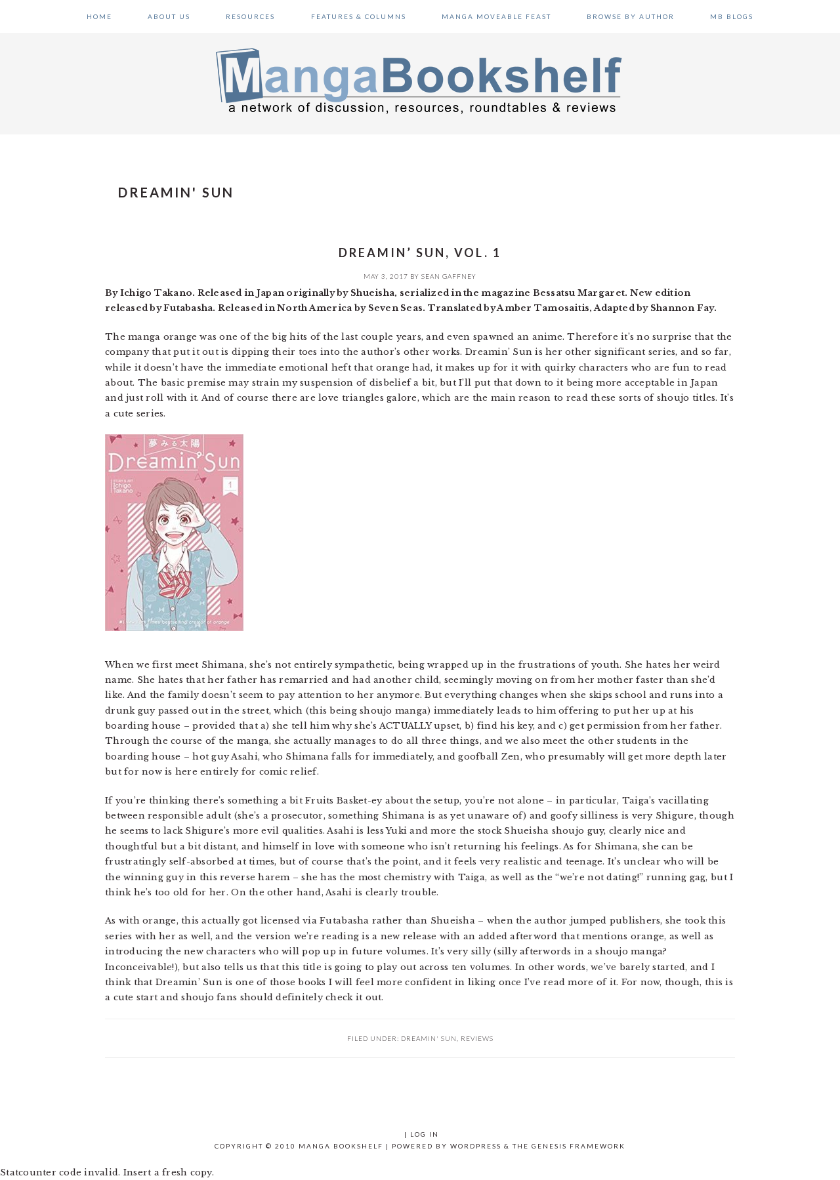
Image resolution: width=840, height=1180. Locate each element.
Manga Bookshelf (420, 80)
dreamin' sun (429, 1038)
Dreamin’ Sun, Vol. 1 (420, 252)
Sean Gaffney (448, 276)
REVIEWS (477, 1038)
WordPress (475, 1146)
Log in (424, 1134)
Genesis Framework (578, 1146)
